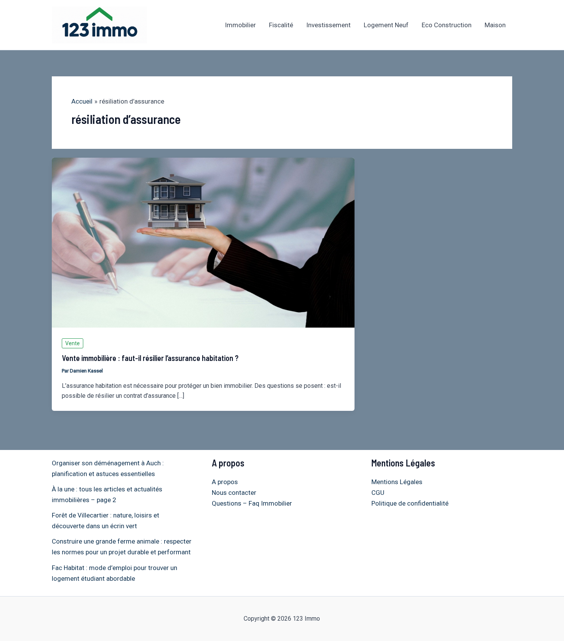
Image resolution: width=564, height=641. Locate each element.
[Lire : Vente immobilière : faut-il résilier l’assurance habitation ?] (203, 242)
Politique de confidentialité (410, 503)
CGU (377, 492)
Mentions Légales (396, 482)
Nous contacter (234, 492)
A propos (225, 482)
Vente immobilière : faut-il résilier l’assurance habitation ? (150, 358)
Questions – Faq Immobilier (252, 503)
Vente (72, 343)
